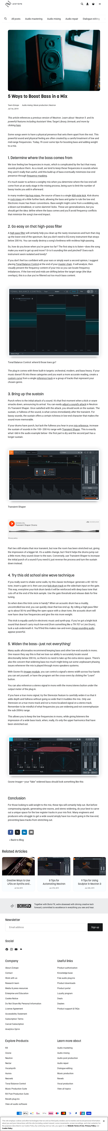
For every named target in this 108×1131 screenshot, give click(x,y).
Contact (9, 973)
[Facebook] (6, 949)
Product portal (63, 988)
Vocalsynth (10, 1068)
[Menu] (100, 4)
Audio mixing (54, 18)
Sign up (95, 927)
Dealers (60, 1003)
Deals (60, 998)
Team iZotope (13, 105)
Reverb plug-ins (12, 1099)
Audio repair (71, 18)
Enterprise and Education (16, 993)
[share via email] (31, 832)
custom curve (15, 378)
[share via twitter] (17, 832)
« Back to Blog (16, 839)
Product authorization (67, 968)
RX (6, 1048)
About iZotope (11, 968)
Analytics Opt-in (12, 1029)
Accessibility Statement (16, 1014)
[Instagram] (11, 949)
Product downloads (66, 983)
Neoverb (9, 1078)
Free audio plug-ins (66, 978)
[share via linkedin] (24, 832)
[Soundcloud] (20, 949)
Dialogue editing (91, 18)
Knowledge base (65, 973)
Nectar (8, 1063)
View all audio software (16, 1104)
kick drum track (55, 585)
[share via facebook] (10, 832)
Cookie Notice (11, 998)
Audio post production (67, 1058)
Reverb (60, 1078)
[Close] (104, 1121)
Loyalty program (65, 993)
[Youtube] (16, 949)
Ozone (8, 1053)
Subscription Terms (14, 1019)
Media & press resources (16, 988)
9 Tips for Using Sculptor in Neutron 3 (89, 882)
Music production (41, 105)
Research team (12, 983)
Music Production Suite (16, 1089)
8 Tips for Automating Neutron (54, 882)
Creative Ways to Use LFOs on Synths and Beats (18, 884)
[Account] (87, 4)
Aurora (8, 1073)
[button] (5, 18)
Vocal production (65, 1083)
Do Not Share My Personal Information (23, 1003)
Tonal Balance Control (15, 1083)
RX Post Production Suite (17, 1094)
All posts (15, 18)
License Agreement (14, 1008)
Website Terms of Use (76, 1126)
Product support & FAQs (68, 1008)
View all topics (64, 1089)
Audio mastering (33, 18)
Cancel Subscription (14, 1024)
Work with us (11, 978)
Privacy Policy (90, 1126)
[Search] (82, 4)
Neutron (52, 105)
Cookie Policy (7, 1128)
